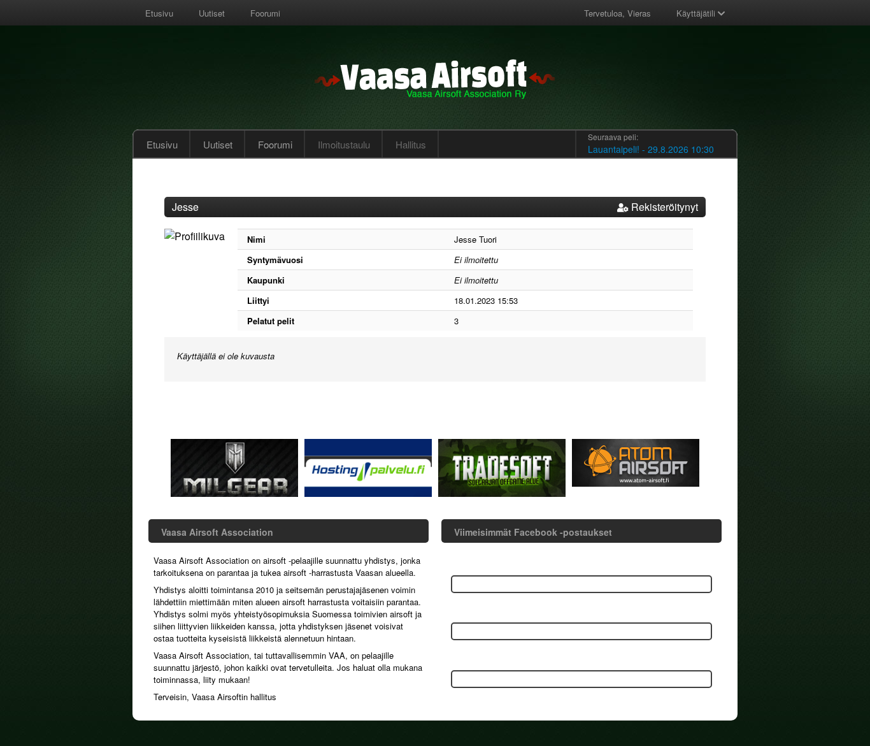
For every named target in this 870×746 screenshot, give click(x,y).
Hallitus (411, 144)
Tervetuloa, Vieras (617, 13)
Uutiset (212, 13)
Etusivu (159, 13)
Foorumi (265, 13)
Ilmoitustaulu (344, 144)
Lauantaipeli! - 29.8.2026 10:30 (651, 149)
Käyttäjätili (697, 13)
